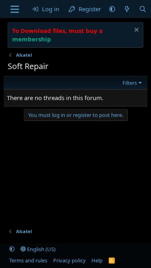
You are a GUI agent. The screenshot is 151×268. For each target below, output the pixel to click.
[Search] (143, 9)
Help (97, 260)
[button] (112, 9)
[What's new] (127, 9)
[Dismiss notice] (135, 31)
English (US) (41, 249)
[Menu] (14, 9)
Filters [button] (129, 82)
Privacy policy (69, 260)
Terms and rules (28, 260)
